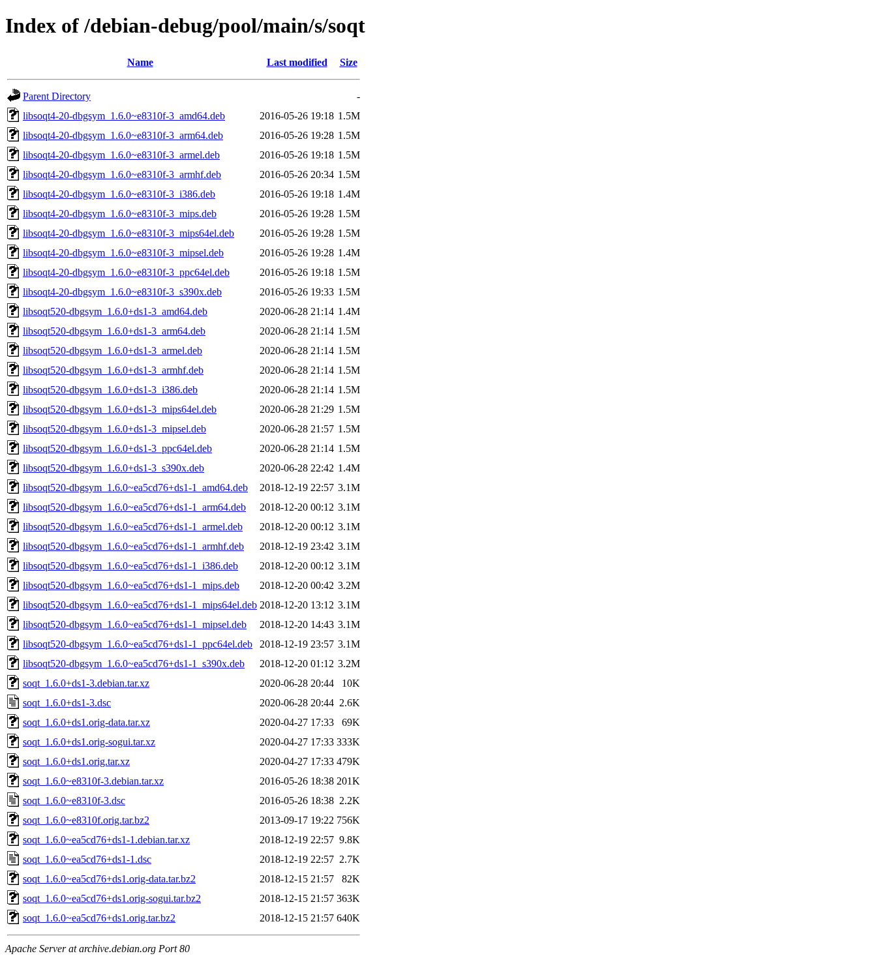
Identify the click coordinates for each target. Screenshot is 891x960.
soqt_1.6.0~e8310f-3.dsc (74, 800)
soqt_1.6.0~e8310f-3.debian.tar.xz (93, 781)
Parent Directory (57, 96)
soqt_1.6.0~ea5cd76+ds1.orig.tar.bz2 (99, 917)
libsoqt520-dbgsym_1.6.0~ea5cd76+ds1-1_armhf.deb (133, 546)
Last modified (297, 62)
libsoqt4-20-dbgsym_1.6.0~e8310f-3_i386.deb (119, 194)
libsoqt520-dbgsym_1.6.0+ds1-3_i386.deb (110, 389)
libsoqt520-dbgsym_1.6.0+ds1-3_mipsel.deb (114, 428)
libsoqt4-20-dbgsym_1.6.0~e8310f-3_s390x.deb (122, 291)
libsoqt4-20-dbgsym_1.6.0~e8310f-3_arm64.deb (123, 135)
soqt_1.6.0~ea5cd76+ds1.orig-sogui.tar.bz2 (112, 898)
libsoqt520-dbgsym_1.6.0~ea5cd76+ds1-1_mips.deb (131, 585)
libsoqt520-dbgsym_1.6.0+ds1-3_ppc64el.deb (117, 448)
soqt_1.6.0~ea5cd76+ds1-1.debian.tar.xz (106, 839)
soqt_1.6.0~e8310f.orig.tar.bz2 (86, 820)
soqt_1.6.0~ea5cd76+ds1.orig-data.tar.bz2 (109, 878)
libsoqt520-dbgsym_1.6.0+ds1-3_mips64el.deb (120, 409)
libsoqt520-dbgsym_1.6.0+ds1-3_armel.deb (112, 350)
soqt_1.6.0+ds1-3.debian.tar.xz (86, 683)
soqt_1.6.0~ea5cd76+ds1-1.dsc (87, 859)
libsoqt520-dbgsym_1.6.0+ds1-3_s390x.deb (113, 467)
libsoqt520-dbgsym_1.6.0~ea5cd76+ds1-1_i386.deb (130, 565)
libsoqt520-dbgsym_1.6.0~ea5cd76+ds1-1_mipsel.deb (135, 624)
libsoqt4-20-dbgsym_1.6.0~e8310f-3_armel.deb (121, 154)
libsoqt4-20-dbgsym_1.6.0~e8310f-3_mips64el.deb (128, 233)
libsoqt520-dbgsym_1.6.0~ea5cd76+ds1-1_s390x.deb (134, 663)
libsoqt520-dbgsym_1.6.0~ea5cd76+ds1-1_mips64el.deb (140, 604)
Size (348, 62)
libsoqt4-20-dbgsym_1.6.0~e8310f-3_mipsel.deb (123, 252)
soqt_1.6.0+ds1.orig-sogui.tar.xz (89, 741)
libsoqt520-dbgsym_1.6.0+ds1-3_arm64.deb (114, 331)
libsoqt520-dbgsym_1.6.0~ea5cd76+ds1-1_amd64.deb (135, 487)
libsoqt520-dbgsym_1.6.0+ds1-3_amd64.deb (115, 311)
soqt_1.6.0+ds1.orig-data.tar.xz (86, 722)
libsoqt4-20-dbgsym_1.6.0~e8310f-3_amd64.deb (124, 115)
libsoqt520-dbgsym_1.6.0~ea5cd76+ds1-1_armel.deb (133, 526)
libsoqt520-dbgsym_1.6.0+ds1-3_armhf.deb (113, 370)
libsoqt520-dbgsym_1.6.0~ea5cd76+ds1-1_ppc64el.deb (137, 644)
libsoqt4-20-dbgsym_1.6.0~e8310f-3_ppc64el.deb (126, 272)
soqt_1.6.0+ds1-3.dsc (67, 702)
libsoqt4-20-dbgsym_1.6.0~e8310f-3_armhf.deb (122, 174)
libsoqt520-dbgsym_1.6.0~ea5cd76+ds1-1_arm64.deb (134, 507)
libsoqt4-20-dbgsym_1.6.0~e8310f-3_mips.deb (120, 213)
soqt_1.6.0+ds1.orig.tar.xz (76, 761)
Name (140, 62)
